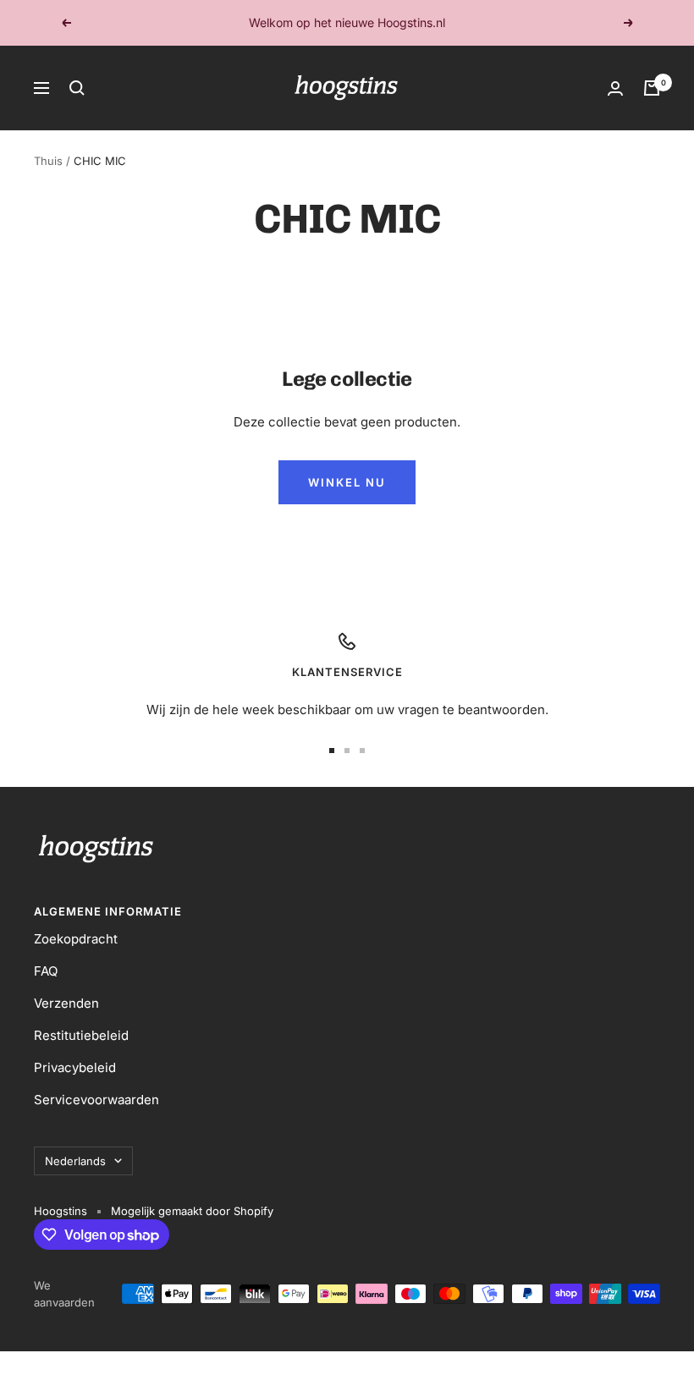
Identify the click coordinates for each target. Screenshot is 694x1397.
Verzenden (66, 1003)
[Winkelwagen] (651, 88)
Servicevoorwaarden (96, 1100)
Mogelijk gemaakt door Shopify (192, 1211)
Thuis (48, 161)
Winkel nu (347, 482)
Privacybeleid (75, 1067)
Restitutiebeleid (81, 1035)
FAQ (46, 971)
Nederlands (75, 1161)
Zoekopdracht (76, 939)
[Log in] (615, 88)
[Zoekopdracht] (77, 88)
